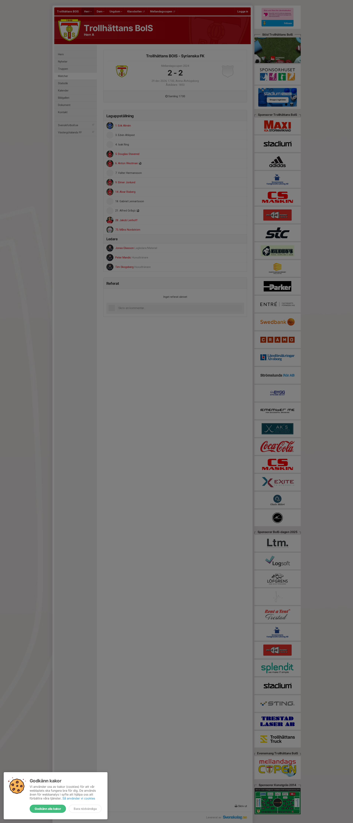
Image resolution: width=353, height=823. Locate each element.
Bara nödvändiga (85, 809)
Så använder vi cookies (78, 798)
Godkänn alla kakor (48, 809)
